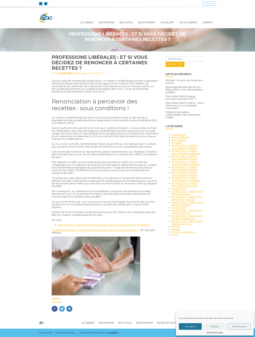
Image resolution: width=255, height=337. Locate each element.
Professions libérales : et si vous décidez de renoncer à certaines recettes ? (95, 230)
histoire (175, 229)
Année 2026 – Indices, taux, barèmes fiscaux (187, 211)
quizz (174, 234)
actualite (176, 142)
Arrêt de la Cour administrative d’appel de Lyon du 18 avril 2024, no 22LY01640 (103, 225)
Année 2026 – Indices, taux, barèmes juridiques (187, 217)
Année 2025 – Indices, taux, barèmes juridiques (187, 198)
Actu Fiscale (178, 134)
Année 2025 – (179, 188)
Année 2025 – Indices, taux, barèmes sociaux (187, 203)
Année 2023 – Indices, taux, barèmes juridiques (186, 163)
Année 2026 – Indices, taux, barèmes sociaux (187, 222)
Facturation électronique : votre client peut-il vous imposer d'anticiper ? (184, 105)
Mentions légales (65, 333)
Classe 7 (114, 333)
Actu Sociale (178, 140)
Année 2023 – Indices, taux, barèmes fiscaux (184, 157)
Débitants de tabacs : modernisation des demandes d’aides (183, 115)
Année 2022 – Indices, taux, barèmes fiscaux (184, 146)
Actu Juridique (180, 137)
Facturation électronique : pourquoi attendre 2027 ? (181, 97)
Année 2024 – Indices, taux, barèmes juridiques (186, 179)
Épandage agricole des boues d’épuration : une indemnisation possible (184, 90)
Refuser (214, 326)
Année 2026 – (179, 207)
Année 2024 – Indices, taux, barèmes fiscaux (184, 174)
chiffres (175, 226)
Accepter (190, 326)
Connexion (209, 4)
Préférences (239, 326)
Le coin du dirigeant (183, 232)
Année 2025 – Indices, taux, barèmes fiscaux (187, 192)
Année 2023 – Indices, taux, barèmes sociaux (184, 168)
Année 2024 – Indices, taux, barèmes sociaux (184, 184)
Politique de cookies (215, 332)
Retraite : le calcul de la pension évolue (184, 81)
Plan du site (45, 333)
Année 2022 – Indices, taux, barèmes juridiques (186, 152)
